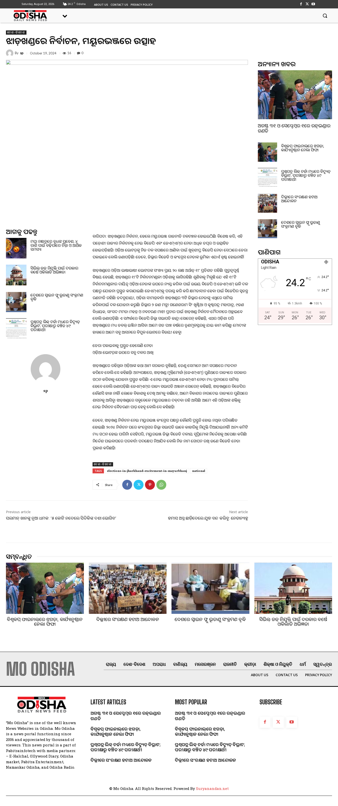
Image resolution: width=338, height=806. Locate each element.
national (198, 471)
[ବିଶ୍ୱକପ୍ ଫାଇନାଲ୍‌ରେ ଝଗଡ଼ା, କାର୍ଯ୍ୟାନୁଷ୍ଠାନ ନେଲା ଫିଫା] (267, 152)
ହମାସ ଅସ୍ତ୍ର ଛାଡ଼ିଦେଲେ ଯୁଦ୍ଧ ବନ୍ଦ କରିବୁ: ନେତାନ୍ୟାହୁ (208, 518)
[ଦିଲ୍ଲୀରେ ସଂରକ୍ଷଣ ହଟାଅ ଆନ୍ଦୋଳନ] (267, 203)
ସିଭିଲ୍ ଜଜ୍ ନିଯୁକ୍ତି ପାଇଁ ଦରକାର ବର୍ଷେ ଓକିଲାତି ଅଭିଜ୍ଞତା (54, 270)
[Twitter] (307, 4)
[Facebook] (301, 4)
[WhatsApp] (161, 485)
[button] (325, 15)
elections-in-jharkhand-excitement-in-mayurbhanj (147, 471)
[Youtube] (313, 4)
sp (22, 53)
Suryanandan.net (212, 788)
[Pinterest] (150, 485)
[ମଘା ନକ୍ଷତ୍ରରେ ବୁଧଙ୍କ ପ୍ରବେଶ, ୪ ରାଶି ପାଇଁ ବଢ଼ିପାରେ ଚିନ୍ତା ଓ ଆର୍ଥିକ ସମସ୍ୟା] (16, 248)
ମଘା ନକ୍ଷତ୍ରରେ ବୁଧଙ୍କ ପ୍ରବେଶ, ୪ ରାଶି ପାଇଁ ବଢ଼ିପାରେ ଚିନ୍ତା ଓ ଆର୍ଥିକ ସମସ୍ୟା (56, 245)
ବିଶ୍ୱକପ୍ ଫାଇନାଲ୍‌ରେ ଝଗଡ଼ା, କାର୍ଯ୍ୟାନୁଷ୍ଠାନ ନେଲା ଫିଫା (302, 148)
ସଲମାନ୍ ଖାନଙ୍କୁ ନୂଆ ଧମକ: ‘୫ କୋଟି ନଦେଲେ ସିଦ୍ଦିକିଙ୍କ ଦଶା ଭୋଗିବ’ (61, 518)
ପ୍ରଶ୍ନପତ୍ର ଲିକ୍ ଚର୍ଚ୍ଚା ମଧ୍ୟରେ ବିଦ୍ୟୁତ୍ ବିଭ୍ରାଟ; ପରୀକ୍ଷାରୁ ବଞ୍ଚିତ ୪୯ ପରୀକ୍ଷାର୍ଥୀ (55, 325)
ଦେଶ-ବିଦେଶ (16, 32)
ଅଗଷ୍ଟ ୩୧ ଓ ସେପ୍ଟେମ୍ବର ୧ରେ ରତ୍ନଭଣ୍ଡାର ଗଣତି (294, 128)
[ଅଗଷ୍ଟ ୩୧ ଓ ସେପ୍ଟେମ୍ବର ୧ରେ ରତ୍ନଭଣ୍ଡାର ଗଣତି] (295, 94)
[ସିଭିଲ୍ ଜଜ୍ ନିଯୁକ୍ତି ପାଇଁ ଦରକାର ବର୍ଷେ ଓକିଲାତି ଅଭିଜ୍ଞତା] (16, 275)
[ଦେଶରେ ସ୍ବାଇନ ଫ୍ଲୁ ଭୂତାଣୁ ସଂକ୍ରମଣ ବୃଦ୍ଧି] (16, 302)
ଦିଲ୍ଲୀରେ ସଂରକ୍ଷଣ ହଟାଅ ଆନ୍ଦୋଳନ (299, 199)
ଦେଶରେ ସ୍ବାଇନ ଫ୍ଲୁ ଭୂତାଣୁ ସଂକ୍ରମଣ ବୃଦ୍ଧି (56, 297)
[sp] (10, 53)
